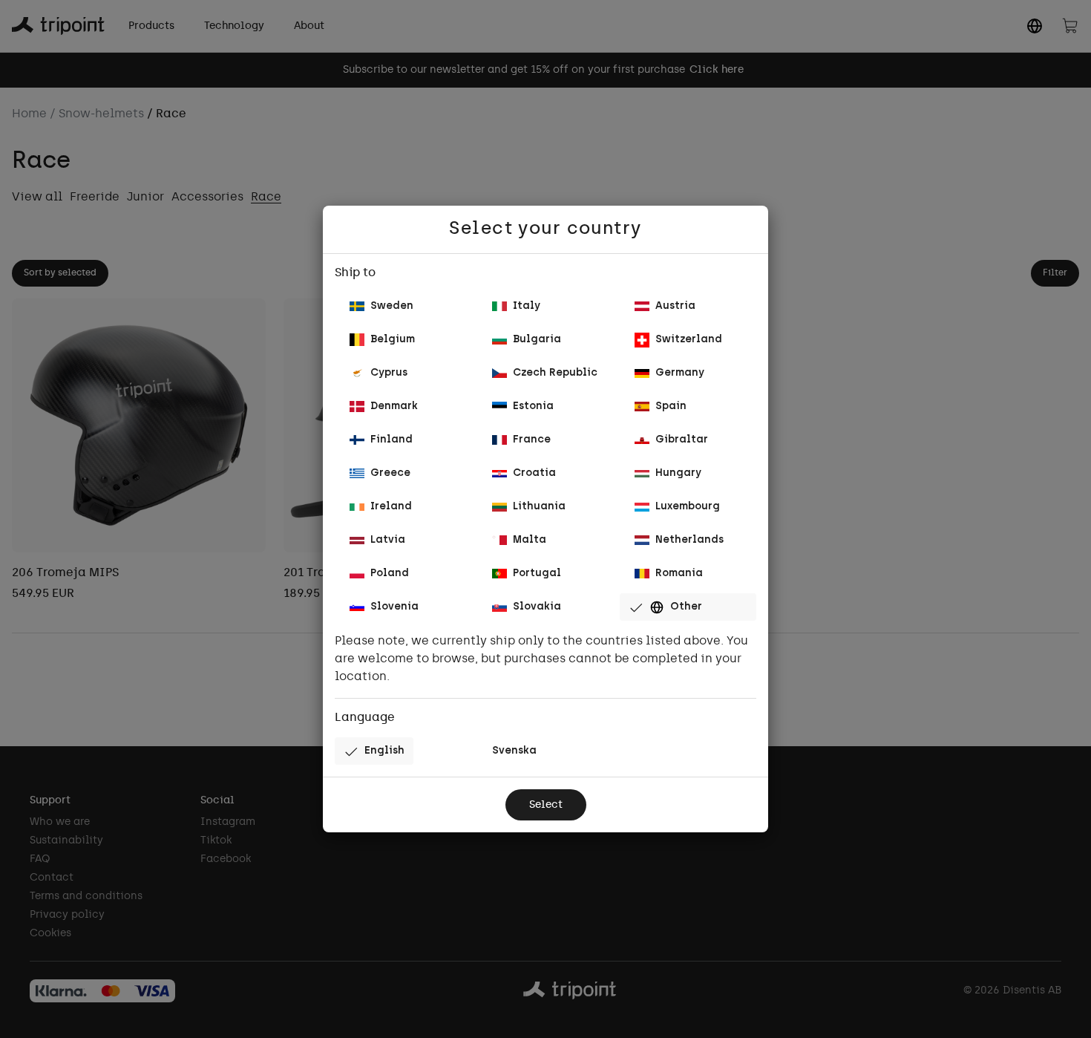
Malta (529, 540)
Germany (679, 373)
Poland (389, 573)
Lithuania (539, 506)
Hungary (678, 473)
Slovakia (537, 607)
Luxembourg (687, 506)
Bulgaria (537, 339)
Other (686, 607)
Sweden (391, 306)
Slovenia (394, 607)
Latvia (387, 540)
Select (546, 805)
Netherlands (689, 540)
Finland (391, 439)
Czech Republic (555, 373)
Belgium (392, 339)
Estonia (533, 406)
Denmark (394, 406)
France (532, 439)
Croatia (534, 473)
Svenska (514, 751)
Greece (390, 473)
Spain (671, 406)
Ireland (391, 506)
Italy (526, 306)
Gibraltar (681, 439)
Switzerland (688, 339)
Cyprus (388, 373)
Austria (675, 306)
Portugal (537, 573)
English (384, 751)
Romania (679, 573)
